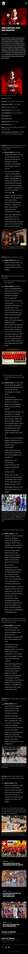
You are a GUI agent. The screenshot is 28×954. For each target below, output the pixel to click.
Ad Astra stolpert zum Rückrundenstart (11, 925)
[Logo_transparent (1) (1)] (3, 3)
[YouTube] (9, 947)
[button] (26, 3)
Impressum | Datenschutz (14, 951)
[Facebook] (6, 947)
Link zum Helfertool (17, 933)
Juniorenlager (17, 303)
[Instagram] (3, 947)
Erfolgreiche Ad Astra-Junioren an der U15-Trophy (13, 864)
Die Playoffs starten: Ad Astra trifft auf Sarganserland (12, 895)
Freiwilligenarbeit (10, 469)
